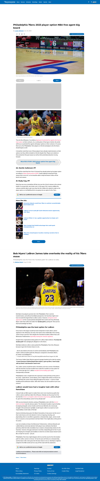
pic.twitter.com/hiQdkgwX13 (23, 354)
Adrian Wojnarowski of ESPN (31, 173)
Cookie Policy (65, 471)
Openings (36, 468)
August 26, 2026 (54, 356)
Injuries (45, 2)
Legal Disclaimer (79, 471)
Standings (34, 2)
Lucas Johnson (19, 30)
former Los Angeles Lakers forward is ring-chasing (36, 397)
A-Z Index (36, 473)
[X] (91, 1)
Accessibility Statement (22, 473)
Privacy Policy (38, 471)
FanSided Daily (79, 468)
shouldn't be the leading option (42, 370)
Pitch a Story (19, 471)
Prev (20, 80)
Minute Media (9, 477)
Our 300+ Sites (66, 468)
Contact (49, 468)
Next (57, 80)
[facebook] (88, 1)
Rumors (23, 2)
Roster (40, 2)
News (18, 2)
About (17, 468)
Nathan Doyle (19, 262)
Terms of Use (50, 471)
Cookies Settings (51, 473)
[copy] (24, 34)
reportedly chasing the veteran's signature (41, 336)
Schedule (28, 2)
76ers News (23, 457)
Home (17, 457)
